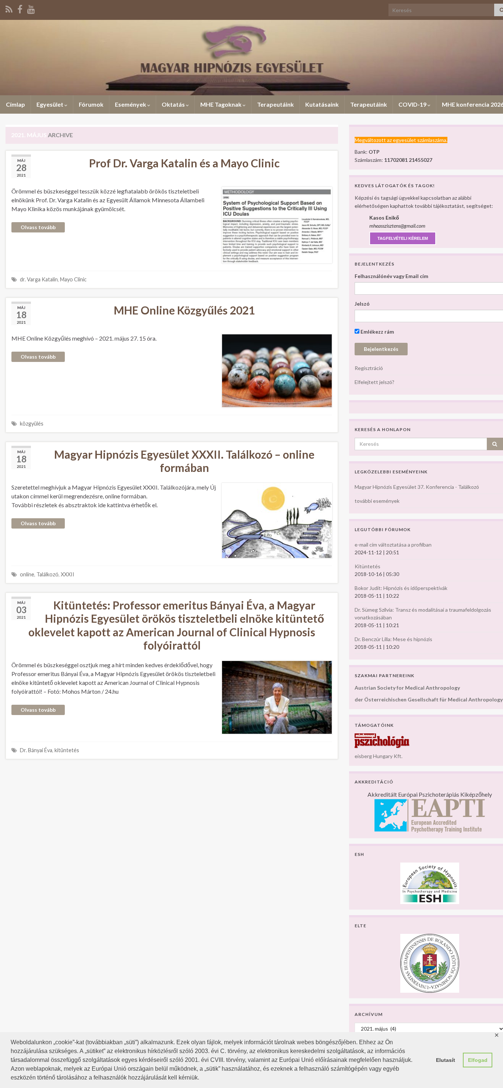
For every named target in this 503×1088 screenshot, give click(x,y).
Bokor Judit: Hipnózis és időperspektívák (401, 588)
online (27, 574)
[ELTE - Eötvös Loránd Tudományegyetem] (429, 962)
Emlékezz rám (376, 331)
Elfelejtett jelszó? (374, 382)
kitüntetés (66, 750)
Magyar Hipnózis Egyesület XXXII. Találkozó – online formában (184, 461)
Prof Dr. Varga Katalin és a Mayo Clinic (184, 163)
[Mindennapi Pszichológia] (382, 740)
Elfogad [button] (478, 1060)
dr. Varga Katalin (39, 279)
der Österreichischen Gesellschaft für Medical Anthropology (429, 699)
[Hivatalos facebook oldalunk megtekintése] (19, 8)
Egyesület (50, 104)
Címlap (15, 104)
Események (131, 104)
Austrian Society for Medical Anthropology (407, 688)
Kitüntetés (367, 566)
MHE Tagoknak (221, 104)
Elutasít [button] (445, 1060)
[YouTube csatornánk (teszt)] (31, 8)
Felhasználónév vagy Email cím (391, 276)
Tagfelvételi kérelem (402, 238)
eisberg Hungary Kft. (378, 756)
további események (377, 501)
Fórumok (91, 104)
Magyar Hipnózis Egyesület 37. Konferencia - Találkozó (417, 487)
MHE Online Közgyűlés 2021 (184, 310)
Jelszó (362, 304)
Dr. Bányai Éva (36, 750)
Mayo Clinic (73, 279)
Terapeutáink (275, 104)
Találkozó (47, 574)
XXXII (67, 574)
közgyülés (31, 423)
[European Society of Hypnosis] (429, 882)
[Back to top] (486, 1071)
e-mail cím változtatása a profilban (393, 544)
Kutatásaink (322, 104)
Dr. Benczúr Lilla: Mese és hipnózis (393, 639)
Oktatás (174, 104)
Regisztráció (369, 368)
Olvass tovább (38, 227)
